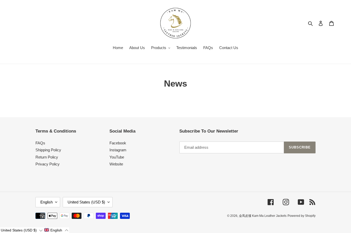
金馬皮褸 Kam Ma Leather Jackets (263, 216)
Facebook (117, 143)
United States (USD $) (86, 202)
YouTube (116, 157)
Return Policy (46, 157)
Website (116, 164)
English (46, 202)
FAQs (40, 143)
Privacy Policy (47, 164)
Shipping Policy (48, 150)
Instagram (117, 150)
